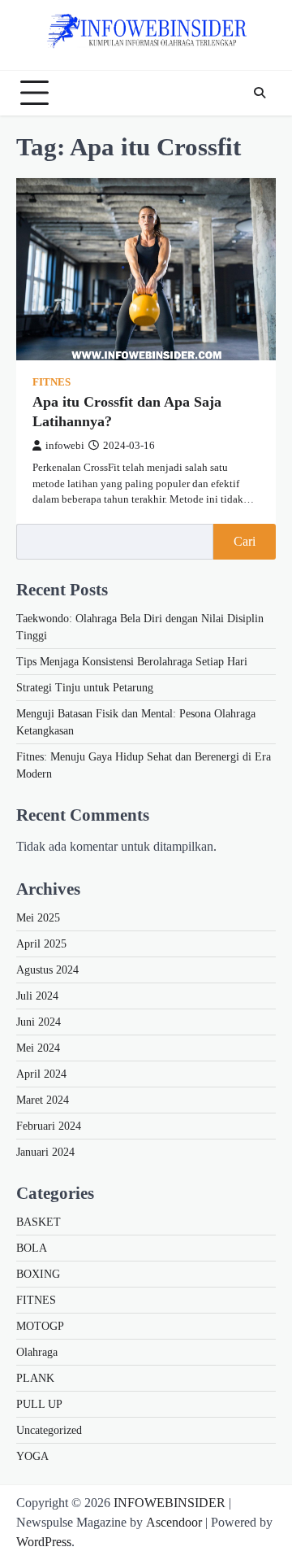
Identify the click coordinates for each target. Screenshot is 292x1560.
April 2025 (41, 944)
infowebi (64, 445)
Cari (245, 541)
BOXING (38, 1274)
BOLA (31, 1248)
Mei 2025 (38, 918)
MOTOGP (40, 1326)
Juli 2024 (37, 996)
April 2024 (41, 1074)
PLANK (35, 1378)
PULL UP (39, 1404)
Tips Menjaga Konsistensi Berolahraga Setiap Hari (131, 662)
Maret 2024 (42, 1100)
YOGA (32, 1456)
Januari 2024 (45, 1152)
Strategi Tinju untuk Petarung (84, 688)
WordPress (43, 1542)
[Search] (259, 93)
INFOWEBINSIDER (169, 1503)
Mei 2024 (38, 1048)
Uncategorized (49, 1430)
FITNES (51, 382)
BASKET (38, 1222)
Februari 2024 (48, 1126)
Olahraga (37, 1352)
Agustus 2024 (47, 970)
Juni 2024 (38, 1022)
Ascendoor (174, 1522)
